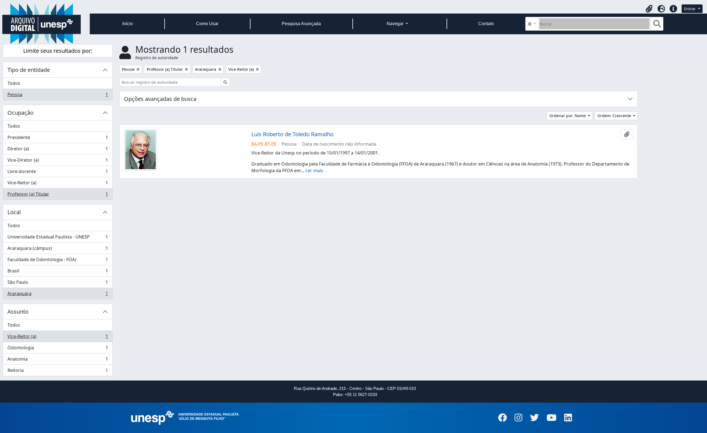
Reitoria (57, 371)
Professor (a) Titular (57, 195)
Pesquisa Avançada (301, 23)
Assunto (17, 311)
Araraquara (57, 294)
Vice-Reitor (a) (57, 184)
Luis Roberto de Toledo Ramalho (292, 134)
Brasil (57, 272)
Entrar (690, 8)
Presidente (57, 138)
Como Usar (207, 23)
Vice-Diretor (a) (57, 161)
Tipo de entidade (28, 70)
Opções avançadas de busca (160, 99)
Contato (486, 23)
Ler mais (314, 170)
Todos (13, 83)
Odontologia (57, 349)
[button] (649, 9)
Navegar (396, 23)
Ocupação (20, 112)
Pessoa (57, 95)
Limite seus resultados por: (57, 50)
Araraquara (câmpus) (57, 249)
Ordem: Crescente (614, 115)
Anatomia (57, 360)
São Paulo (57, 283)
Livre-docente (57, 172)
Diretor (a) (57, 150)
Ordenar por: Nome (568, 115)
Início (127, 23)
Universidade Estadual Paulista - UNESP (57, 238)
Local (14, 212)
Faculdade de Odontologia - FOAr (57, 260)
